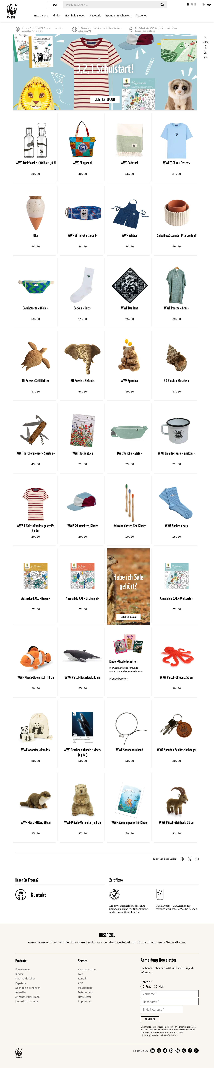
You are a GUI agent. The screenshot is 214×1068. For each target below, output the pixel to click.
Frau (148, 986)
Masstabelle (85, 987)
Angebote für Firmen (27, 997)
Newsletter (84, 997)
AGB (80, 983)
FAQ (80, 974)
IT (195, 4)
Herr (161, 986)
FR (192, 4)
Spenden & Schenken (118, 15)
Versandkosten (87, 969)
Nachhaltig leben (75, 15)
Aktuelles (141, 15)
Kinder (56, 15)
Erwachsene (41, 15)
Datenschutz (85, 992)
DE (188, 4)
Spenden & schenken (27, 987)
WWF (208, 4)
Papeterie (95, 15)
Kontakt (38, 894)
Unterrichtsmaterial (27, 1001)
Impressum (84, 1001)
